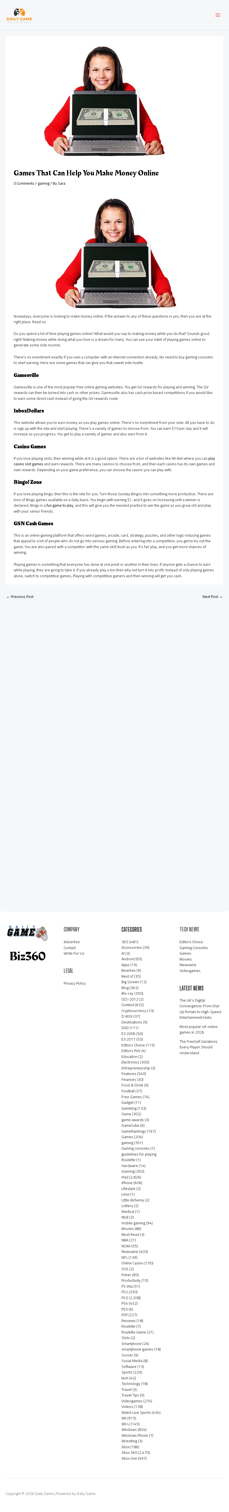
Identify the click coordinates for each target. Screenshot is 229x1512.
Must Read (130, 1234)
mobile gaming (133, 1223)
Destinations (131, 1022)
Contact (70, 947)
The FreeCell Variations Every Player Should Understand (199, 1047)
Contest (127, 1004)
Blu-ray (127, 993)
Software (129, 1366)
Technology (130, 1383)
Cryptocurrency (133, 1010)
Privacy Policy (75, 983)
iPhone (127, 1182)
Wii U (125, 1424)
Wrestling (129, 1441)
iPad (124, 1177)
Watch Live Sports (136, 1412)
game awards (132, 1119)
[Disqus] (114, 678)
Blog (125, 987)
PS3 (124, 1297)
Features (128, 1073)
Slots (125, 1337)
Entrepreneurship (135, 1068)
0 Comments (24, 183)
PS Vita (127, 1286)
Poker (126, 1274)
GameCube (130, 1125)
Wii (124, 1418)
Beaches (128, 970)
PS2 (124, 1291)
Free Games (131, 1096)
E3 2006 (128, 1033)
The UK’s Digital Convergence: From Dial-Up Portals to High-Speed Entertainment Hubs (200, 1009)
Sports (126, 1372)
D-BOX (127, 1016)
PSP (124, 1314)
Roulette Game (133, 1332)
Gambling (129, 1108)
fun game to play (60, 505)
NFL (124, 1257)
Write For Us (74, 953)
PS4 (124, 1303)
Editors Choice (133, 1045)
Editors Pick (130, 1050)
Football (128, 1091)
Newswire (129, 1251)
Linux (125, 1194)
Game (126, 1113)
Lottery (127, 1205)
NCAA (125, 1246)
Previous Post (20, 596)
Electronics (130, 1062)
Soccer (127, 1355)
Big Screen (130, 981)
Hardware (129, 1165)
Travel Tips (130, 1395)
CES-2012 (129, 999)
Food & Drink (132, 1085)
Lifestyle (128, 1188)
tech (124, 1378)
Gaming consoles (135, 1148)
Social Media (131, 1360)
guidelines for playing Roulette (138, 1157)
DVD (125, 1027)
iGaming (128, 1171)
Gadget (127, 1102)
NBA (124, 1240)
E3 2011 (128, 1039)
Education (129, 1056)
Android (128, 958)
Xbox (125, 1446)
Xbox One (129, 1458)
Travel (126, 1389)
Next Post (212, 596)
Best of (127, 976)
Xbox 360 (129, 1452)
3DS (124, 941)
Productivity (131, 1280)
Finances (128, 1079)
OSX (124, 1268)
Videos (127, 1406)
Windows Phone (134, 1435)
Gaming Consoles (194, 947)
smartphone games (137, 1349)
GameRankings (133, 1131)
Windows (129, 1429)
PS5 (124, 1309)
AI (123, 953)
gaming (43, 183)
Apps (125, 964)
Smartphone (131, 1343)
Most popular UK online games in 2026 (199, 1029)
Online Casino (132, 1263)
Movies (127, 1228)
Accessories (131, 947)
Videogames (131, 1401)
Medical (127, 1211)
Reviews (128, 1320)
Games (127, 1136)
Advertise (72, 941)
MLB (124, 1217)
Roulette (128, 1326)
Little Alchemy (132, 1200)
